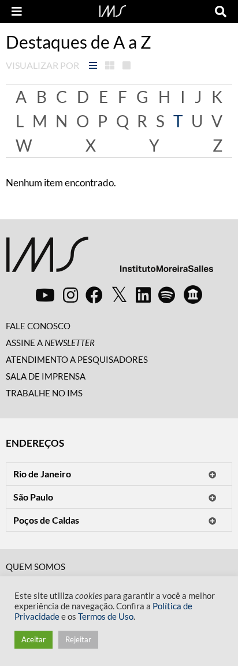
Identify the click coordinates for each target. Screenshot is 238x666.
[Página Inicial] (112, 10)
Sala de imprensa (45, 376)
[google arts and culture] (193, 294)
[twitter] (119, 295)
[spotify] (166, 294)
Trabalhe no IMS (44, 393)
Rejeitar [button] (78, 639)
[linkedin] (143, 294)
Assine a (50, 342)
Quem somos (35, 566)
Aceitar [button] (33, 639)
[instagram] (70, 294)
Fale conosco (38, 326)
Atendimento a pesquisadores (77, 359)
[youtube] (45, 294)
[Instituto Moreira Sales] (109, 258)
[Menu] (17, 11)
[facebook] (94, 294)
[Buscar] (220, 11)
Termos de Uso (105, 616)
